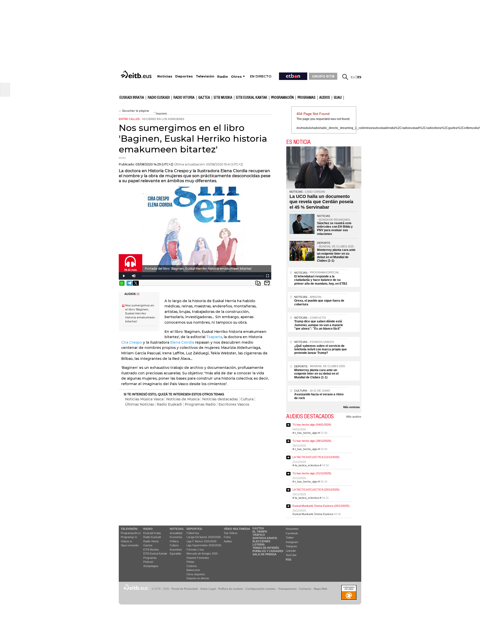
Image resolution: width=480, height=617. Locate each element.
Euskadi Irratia (132, 98)
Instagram (292, 542)
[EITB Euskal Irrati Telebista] (137, 74)
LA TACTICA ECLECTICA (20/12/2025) (316, 489)
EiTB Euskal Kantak (155, 553)
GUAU (338, 98)
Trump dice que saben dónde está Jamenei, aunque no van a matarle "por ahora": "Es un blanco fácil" (318, 325)
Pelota (190, 561)
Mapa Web (320, 588)
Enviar (267, 283)
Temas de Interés (265, 547)
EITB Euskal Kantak (251, 98)
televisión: (129, 528)
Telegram (291, 546)
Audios (228, 541)
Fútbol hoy (192, 533)
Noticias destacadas (220, 399)
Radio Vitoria (184, 98)
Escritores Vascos (233, 404)
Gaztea (147, 545)
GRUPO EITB (323, 76)
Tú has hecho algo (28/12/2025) (311, 440)
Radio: (148, 528)
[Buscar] (345, 77)
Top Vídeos (231, 533)
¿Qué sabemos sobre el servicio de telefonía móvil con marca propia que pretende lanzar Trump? (320, 349)
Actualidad (176, 533)
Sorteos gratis (264, 538)
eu (353, 77)
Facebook (292, 533)
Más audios (353, 416)
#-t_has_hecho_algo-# (306, 432)
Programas (307, 98)
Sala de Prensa (264, 554)
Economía (176, 537)
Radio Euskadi (159, 98)
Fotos (227, 537)
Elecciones (261, 541)
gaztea (204, 98)
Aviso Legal (208, 588)
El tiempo (259, 531)
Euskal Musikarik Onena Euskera (312, 514)
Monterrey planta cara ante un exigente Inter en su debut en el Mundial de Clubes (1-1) (336, 255)
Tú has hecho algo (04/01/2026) (311, 424)
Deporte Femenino (197, 557)
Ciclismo (191, 566)
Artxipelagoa (150, 566)
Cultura (247, 399)
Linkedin (291, 550)
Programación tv (131, 533)
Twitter (290, 537)
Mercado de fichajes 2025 (202, 553)
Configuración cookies (261, 588)
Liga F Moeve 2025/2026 (201, 541)
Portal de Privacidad (185, 588)
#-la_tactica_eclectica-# (306, 465)
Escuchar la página (135, 110)
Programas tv (129, 537)
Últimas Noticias (139, 404)
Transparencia (287, 588)
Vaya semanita (129, 545)
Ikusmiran (176, 549)
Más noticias (351, 407)
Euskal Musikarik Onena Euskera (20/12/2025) (321, 505)
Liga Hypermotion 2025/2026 (203, 545)
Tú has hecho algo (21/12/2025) (311, 473)
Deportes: (194, 528)
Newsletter (292, 528)
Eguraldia (175, 553)
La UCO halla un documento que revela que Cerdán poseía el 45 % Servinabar (321, 202)
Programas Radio (200, 404)
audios (324, 98)
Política (174, 541)
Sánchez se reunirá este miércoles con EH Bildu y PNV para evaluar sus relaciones (335, 228)
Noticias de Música (183, 399)
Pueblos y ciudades (267, 551)
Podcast (148, 561)
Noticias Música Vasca (144, 399)
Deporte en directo (197, 578)
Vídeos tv (126, 541)
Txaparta (214, 337)
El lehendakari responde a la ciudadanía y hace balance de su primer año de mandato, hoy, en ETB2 (320, 280)
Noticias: (177, 528)
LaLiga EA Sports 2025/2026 (203, 537)
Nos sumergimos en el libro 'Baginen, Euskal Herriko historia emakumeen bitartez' (140, 313)
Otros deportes (195, 574)
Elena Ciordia (182, 342)
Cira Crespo (131, 342)
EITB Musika (223, 98)
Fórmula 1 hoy (195, 549)
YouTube (291, 555)
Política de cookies (230, 588)
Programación (282, 98)
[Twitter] (136, 283)
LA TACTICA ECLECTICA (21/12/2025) (316, 457)
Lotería (258, 544)
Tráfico (258, 534)
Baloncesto (193, 570)
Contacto (305, 588)
